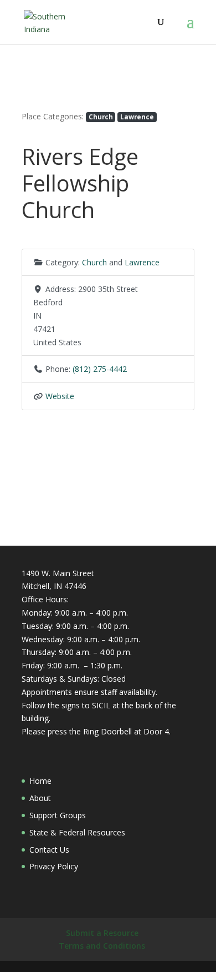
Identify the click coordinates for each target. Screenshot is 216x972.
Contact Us (49, 849)
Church (101, 116)
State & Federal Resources (77, 832)
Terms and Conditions (102, 945)
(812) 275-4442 (100, 369)
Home (40, 780)
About (40, 798)
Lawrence (137, 116)
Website (59, 396)
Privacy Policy (53, 866)
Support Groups (57, 815)
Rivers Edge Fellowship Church (80, 183)
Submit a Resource (102, 933)
